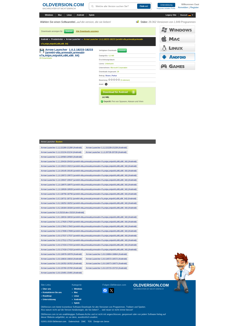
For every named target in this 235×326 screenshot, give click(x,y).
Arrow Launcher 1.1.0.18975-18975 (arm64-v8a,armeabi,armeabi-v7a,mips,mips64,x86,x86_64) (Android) (89, 185)
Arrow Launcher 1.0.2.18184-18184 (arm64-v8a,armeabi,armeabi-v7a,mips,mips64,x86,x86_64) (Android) (89, 208)
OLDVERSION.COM (63, 4)
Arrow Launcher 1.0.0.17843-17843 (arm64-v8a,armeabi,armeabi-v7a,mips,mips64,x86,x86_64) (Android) (89, 226)
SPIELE (177, 66)
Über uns (47, 289)
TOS (90, 321)
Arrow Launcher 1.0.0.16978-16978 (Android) (61, 254)
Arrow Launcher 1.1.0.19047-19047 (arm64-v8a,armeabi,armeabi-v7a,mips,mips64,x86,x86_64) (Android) (89, 180)
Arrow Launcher (73, 39)
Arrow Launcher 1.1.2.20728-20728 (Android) (106, 152)
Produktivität (57, 39)
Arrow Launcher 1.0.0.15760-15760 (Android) (61, 268)
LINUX (177, 48)
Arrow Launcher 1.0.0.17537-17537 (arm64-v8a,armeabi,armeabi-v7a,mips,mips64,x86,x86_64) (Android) (89, 236)
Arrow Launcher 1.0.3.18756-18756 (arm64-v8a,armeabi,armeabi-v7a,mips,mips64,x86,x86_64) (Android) (89, 194)
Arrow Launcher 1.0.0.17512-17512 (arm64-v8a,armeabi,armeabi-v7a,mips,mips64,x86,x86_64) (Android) (89, 240)
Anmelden (183, 7)
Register (194, 7)
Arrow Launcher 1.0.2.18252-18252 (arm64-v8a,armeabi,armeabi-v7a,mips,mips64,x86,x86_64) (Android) (89, 203)
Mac (60, 15)
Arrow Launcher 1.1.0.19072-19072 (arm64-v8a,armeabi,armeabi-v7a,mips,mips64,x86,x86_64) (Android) (89, 175)
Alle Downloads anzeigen (87, 31)
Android (80, 15)
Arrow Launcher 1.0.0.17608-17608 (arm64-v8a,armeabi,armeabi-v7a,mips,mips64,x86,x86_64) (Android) (89, 231)
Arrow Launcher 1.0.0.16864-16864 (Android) (106, 254)
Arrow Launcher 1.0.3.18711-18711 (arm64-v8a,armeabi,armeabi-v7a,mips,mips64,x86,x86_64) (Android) (88, 199)
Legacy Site (171, 15)
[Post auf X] (106, 84)
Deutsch (183, 15)
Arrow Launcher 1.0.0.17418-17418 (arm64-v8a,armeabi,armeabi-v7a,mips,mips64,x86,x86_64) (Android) (89, 249)
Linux (69, 15)
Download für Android (115, 92)
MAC (177, 39)
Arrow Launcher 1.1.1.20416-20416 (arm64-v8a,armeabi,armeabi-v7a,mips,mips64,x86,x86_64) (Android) (89, 161)
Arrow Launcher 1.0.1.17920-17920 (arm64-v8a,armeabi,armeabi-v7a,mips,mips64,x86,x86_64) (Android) (89, 222)
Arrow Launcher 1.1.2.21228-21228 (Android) (106, 148)
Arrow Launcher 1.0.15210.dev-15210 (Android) (62, 212)
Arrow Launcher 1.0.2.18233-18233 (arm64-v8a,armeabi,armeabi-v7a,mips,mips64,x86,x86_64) (66, 52)
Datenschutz (74, 321)
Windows (49, 15)
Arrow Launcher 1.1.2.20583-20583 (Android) (61, 157)
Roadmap (47, 296)
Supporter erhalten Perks (166, 8)
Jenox (106, 321)
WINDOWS (177, 29)
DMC (83, 321)
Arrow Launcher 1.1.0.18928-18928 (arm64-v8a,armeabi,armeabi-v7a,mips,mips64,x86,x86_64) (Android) (89, 189)
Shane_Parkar (111, 76)
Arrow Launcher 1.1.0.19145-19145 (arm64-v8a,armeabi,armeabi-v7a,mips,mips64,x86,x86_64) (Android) (89, 171)
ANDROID (177, 57)
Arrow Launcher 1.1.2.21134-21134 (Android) (61, 152)
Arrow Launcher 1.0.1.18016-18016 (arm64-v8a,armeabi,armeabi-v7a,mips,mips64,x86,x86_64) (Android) (89, 217)
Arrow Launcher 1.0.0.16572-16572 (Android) (106, 259)
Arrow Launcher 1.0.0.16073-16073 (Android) (106, 263)
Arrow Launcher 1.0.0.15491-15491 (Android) (61, 273)
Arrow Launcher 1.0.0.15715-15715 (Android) (106, 268)
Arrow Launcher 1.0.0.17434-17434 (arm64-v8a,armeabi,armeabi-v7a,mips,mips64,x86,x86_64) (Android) (89, 245)
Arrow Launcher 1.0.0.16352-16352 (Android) (61, 263)
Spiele (91, 15)
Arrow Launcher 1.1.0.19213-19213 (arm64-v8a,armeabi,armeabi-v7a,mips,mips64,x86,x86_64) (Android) (89, 166)
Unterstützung (166, 5)
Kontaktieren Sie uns (52, 292)
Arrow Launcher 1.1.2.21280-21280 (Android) (61, 148)
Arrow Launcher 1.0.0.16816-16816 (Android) (61, 259)
